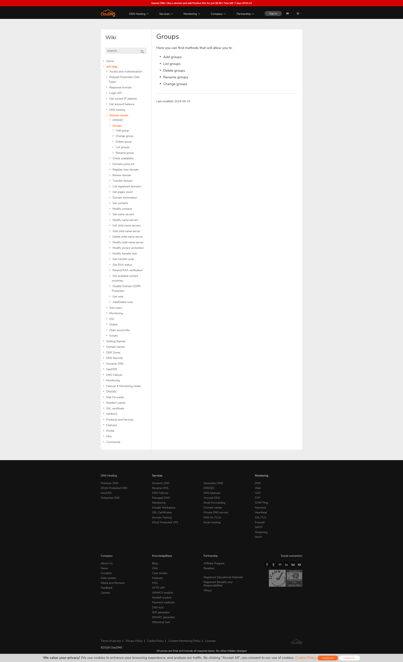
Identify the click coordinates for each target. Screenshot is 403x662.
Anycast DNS (212, 498)
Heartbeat (261, 512)
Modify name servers (125, 220)
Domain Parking (162, 517)
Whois (208, 590)
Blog (155, 563)
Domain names (118, 115)
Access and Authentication (125, 71)
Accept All (327, 658)
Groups (117, 126)
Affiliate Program (214, 563)
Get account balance (121, 104)
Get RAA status (122, 265)
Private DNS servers (216, 512)
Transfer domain (123, 181)
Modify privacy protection (128, 248)
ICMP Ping (261, 503)
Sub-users (115, 308)
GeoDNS (111, 369)
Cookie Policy (155, 641)
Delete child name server (128, 237)
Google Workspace (163, 507)
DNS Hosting (137, 14)
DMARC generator (163, 617)
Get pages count (123, 192)
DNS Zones (113, 352)
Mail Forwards (115, 397)
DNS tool (157, 607)
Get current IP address (123, 99)
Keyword (260, 507)
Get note (118, 296)
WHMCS (111, 414)
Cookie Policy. (306, 657)
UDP (258, 493)
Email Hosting (212, 522)
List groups (122, 147)
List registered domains (127, 186)
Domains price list (123, 164)
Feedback (106, 588)
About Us (107, 563)
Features (111, 425)
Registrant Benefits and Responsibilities (218, 583)
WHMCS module (162, 593)
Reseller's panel (115, 403)
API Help (112, 67)
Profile (110, 431)
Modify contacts (122, 209)
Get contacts (120, 203)
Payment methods (163, 602)
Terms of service (111, 641)
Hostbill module (161, 597)
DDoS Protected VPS (165, 522)
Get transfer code (123, 259)
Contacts (106, 573)
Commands (113, 442)
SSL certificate (115, 408)
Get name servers (123, 214)
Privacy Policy (134, 641)
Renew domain (122, 175)
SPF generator (161, 612)
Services (164, 14)
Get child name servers (127, 225)
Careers (105, 593)
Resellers (209, 568)
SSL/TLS (260, 517)
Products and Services (119, 420)
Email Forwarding (214, 503)
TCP (257, 498)
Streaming (261, 532)
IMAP (258, 537)
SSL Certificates (162, 512)
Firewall (259, 522)
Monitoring (190, 14)
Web (258, 488)
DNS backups (212, 493)
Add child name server (126, 231)
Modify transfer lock (125, 253)
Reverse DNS (160, 488)
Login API (115, 93)
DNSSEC (118, 120)
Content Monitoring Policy (184, 641)
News (104, 568)
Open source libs (119, 330)
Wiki (155, 568)
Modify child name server (128, 242)
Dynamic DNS (115, 364)
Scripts (113, 336)
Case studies (159, 573)
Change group (124, 136)
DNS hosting (117, 110)
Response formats (120, 87)
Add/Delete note (123, 302)
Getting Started (115, 341)
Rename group (125, 153)
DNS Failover (114, 375)
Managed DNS (161, 498)
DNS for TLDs (212, 517)
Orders (113, 324)
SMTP (258, 527)
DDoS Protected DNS (114, 488)
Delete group (124, 142)
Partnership (244, 14)
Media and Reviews (113, 583)
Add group (122, 130)
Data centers (108, 578)
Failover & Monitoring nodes (123, 386)
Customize (349, 658)
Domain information (125, 197)
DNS (258, 483)
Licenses (210, 641)
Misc (109, 436)
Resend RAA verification (128, 270)
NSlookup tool (161, 622)
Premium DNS (109, 483)
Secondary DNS (213, 483)
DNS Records (114, 358)
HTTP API (158, 588)
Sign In (273, 13)
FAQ (155, 583)
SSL (111, 319)
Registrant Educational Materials (223, 577)
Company (217, 14)
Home (110, 61)
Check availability (123, 158)
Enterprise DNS (110, 498)
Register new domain (126, 169)
